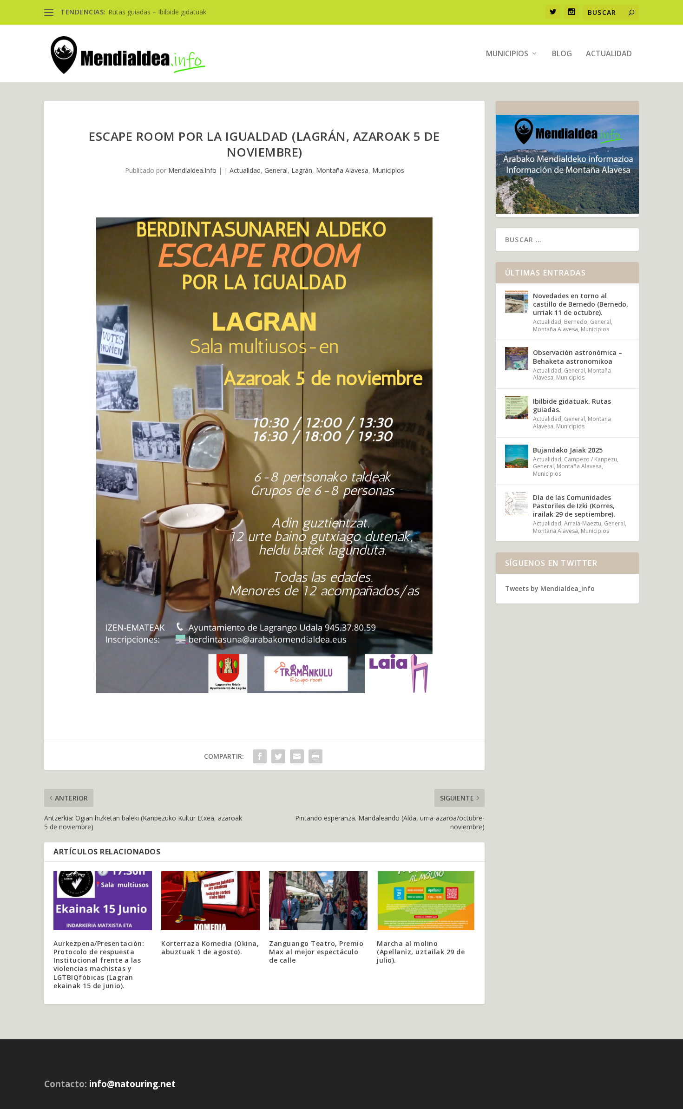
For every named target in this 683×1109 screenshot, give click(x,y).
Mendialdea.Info (192, 170)
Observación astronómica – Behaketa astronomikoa (577, 356)
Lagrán (301, 170)
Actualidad (609, 54)
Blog (562, 54)
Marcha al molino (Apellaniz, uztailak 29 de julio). (421, 952)
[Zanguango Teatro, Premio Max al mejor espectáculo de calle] (318, 900)
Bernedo (575, 322)
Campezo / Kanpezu (590, 459)
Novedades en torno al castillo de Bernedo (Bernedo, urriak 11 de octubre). (580, 304)
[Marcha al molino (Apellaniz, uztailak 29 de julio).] (426, 900)
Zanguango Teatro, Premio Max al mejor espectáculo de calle (316, 952)
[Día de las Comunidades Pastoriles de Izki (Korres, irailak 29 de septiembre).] (516, 503)
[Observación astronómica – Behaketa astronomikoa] (516, 358)
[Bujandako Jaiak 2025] (516, 456)
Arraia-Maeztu (582, 523)
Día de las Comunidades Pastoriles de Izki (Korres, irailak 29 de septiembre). (574, 505)
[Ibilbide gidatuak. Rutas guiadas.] (516, 407)
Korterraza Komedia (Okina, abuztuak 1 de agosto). (210, 947)
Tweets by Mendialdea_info (550, 588)
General (276, 170)
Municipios (507, 54)
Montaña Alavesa (342, 170)
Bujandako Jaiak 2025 (568, 450)
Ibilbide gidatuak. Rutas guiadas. (572, 405)
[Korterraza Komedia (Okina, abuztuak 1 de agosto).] (210, 900)
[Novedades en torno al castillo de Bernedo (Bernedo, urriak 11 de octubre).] (516, 302)
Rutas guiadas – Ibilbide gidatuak (157, 11)
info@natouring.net (132, 1084)
